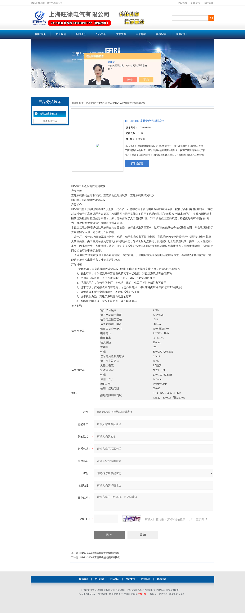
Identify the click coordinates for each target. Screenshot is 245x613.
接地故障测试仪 (48, 113)
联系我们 (208, 3)
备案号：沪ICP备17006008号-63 (167, 594)
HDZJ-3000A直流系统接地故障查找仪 (100, 557)
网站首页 (182, 3)
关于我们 (60, 34)
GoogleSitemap (86, 594)
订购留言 (137, 163)
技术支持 (130, 579)
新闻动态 (80, 34)
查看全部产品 (50, 121)
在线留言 (195, 3)
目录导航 (141, 34)
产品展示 (114, 579)
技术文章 (121, 34)
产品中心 (101, 34)
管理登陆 (102, 594)
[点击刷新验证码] (131, 519)
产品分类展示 (49, 102)
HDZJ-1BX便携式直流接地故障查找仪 (99, 553)
